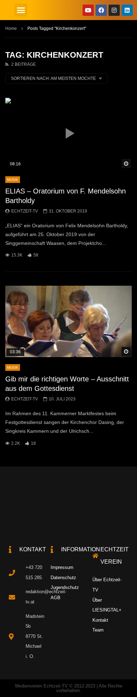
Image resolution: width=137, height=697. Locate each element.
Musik (12, 180)
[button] (21, 10)
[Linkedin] (127, 10)
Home (11, 28)
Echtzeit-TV (24, 211)
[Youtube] (88, 10)
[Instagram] (114, 10)
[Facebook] (101, 10)
